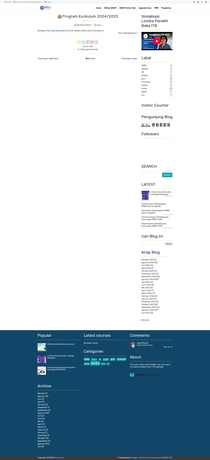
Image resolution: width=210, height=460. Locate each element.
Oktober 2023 (147, 304)
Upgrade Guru (145, 8)
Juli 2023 (145, 313)
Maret (40, 427)
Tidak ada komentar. (88, 49)
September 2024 (149, 276)
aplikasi (144, 69)
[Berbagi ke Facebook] (88, 42)
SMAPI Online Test (127, 8)
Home (98, 8)
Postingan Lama (129, 58)
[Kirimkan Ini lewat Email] (79, 42)
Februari (41, 430)
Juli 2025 (145, 265)
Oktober (41, 393)
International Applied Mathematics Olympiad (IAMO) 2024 (61, 369)
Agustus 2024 (148, 279)
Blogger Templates (139, 457)
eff (142, 72)
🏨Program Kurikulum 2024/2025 (87, 16)
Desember (42, 407)
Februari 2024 (147, 296)
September (43, 410)
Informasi (145, 82)
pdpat (144, 92)
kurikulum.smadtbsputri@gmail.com (29, 2)
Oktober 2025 (147, 260)
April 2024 (146, 290)
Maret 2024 (146, 293)
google (144, 75)
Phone (8, 2)
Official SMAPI (110, 8)
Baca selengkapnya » (128, 33)
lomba (144, 88)
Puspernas (166, 8)
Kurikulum (59, 457)
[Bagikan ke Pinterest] (92, 42)
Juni (40, 418)
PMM (156, 8)
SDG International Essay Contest (60, 344)
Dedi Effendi (142, 343)
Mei (39, 421)
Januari (41, 404)
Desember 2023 (148, 302)
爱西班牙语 (167, 457)
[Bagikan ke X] (83, 42)
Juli (39, 399)
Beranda (91, 58)
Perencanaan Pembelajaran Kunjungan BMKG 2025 (154, 224)
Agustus (41, 396)
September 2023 (149, 307)
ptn (143, 95)
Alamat (48, 2)
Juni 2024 (146, 285)
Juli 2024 (145, 282)
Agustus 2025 (147, 262)
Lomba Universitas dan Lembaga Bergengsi (160, 193)
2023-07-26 (167, 347)
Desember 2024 (148, 274)
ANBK (144, 65)
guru (99, 25)
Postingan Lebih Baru (48, 58)
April (40, 402)
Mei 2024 (145, 288)
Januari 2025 (147, 271)
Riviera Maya (154, 457)
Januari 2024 (147, 299)
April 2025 (146, 268)
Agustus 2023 (147, 310)
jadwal (144, 85)
